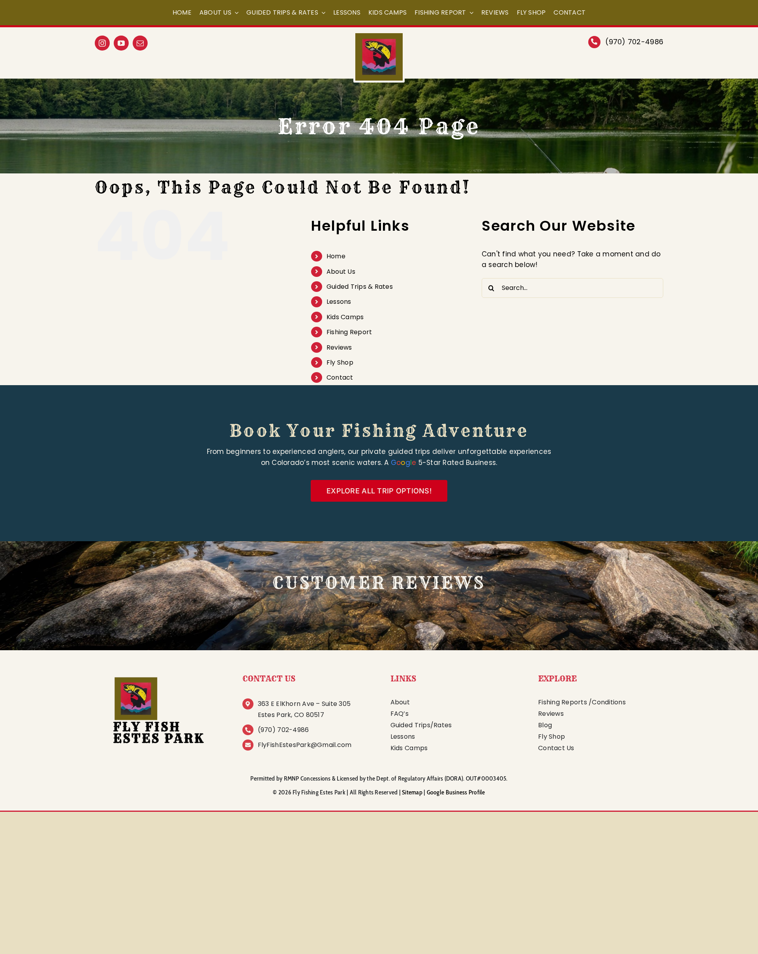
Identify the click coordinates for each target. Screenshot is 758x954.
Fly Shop (339, 362)
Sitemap (412, 792)
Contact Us (556, 748)
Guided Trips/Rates (421, 725)
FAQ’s (399, 713)
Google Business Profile (456, 792)
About (400, 702)
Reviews (339, 347)
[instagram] (102, 43)
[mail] (140, 43)
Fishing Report (349, 332)
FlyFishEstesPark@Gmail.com (305, 744)
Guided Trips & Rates (359, 286)
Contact (339, 377)
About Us (340, 271)
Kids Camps (345, 317)
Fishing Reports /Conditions (582, 702)
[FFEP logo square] (157, 674)
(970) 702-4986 (634, 42)
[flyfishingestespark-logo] (379, 36)
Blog (545, 725)
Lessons (338, 301)
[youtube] (121, 43)
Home (335, 256)
